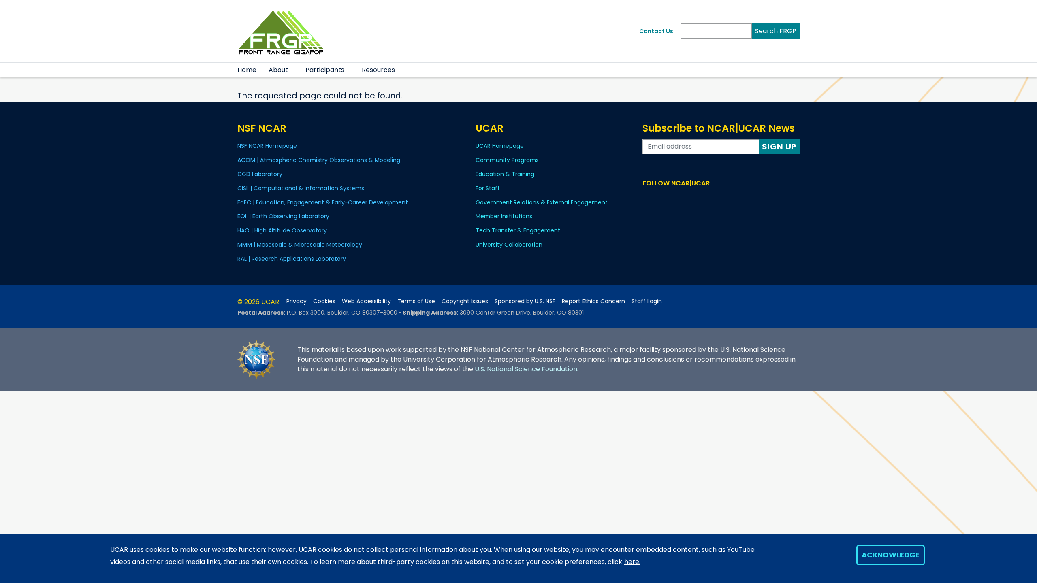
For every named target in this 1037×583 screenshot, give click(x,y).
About (278, 69)
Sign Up (779, 146)
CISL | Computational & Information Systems (300, 188)
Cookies (324, 301)
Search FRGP (775, 31)
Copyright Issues (465, 301)
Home (246, 69)
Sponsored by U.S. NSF (525, 301)
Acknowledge (891, 555)
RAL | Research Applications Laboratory (291, 259)
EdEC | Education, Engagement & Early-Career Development (322, 202)
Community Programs (507, 160)
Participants (324, 69)
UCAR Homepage (500, 146)
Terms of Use (416, 301)
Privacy (296, 301)
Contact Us (656, 31)
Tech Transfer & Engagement (518, 230)
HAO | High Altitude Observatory (282, 230)
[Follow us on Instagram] (671, 198)
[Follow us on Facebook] (647, 198)
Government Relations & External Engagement (542, 202)
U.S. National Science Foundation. (526, 369)
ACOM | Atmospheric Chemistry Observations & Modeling (318, 160)
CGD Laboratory (259, 174)
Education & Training (505, 174)
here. (632, 561)
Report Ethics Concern (593, 301)
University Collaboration (509, 244)
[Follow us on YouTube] (683, 198)
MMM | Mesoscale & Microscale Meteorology (299, 244)
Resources (378, 69)
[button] (293, 70)
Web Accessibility (366, 301)
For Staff (488, 188)
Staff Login (647, 301)
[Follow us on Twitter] (659, 198)
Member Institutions (504, 216)
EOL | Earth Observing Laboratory (283, 216)
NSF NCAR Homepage (267, 146)
